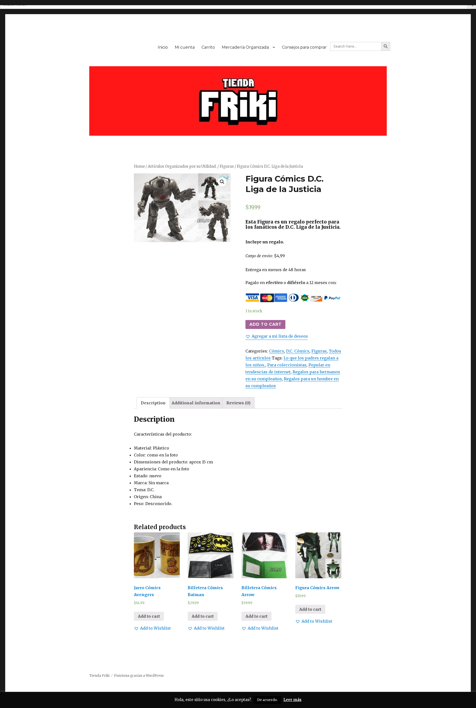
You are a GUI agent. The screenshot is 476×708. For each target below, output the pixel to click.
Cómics (276, 351)
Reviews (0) (238, 402)
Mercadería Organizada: (245, 47)
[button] (276, 336)
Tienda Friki (99, 676)
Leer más (292, 699)
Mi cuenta (185, 47)
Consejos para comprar (304, 47)
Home (139, 166)
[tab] (153, 403)
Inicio (163, 47)
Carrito (208, 47)
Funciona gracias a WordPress (139, 676)
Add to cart (265, 324)
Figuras (227, 166)
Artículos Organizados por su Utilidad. (182, 166)
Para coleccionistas (286, 364)
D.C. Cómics (297, 351)
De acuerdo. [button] (267, 700)
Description (153, 402)
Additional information (196, 402)
